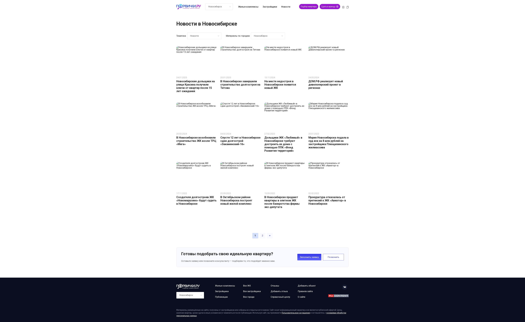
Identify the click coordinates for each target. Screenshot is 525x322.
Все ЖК (247, 285)
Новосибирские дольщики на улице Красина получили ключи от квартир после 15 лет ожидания (195, 86)
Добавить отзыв (279, 291)
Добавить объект (307, 285)
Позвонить (333, 257)
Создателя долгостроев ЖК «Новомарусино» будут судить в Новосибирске (196, 200)
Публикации (221, 297)
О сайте (301, 297)
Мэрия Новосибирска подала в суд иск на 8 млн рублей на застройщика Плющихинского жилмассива (328, 142)
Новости (285, 6)
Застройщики (270, 6)
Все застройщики (252, 291)
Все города (248, 297)
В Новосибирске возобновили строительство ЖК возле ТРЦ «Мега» (196, 141)
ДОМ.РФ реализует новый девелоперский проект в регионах (325, 84)
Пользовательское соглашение (296, 313)
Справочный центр (280, 297)
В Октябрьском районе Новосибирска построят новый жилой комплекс (236, 200)
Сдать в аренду (329, 6)
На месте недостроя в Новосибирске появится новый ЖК (280, 84)
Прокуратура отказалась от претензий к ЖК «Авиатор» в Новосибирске (327, 200)
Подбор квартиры (309, 6)
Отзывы (275, 285)
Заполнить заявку (309, 257)
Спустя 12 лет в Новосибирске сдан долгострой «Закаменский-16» (240, 141)
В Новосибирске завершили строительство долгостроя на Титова (240, 84)
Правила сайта (305, 291)
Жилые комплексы (248, 6)
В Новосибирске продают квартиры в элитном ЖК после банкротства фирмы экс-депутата (282, 202)
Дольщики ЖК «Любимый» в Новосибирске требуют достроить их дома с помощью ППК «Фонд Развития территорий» (283, 144)
